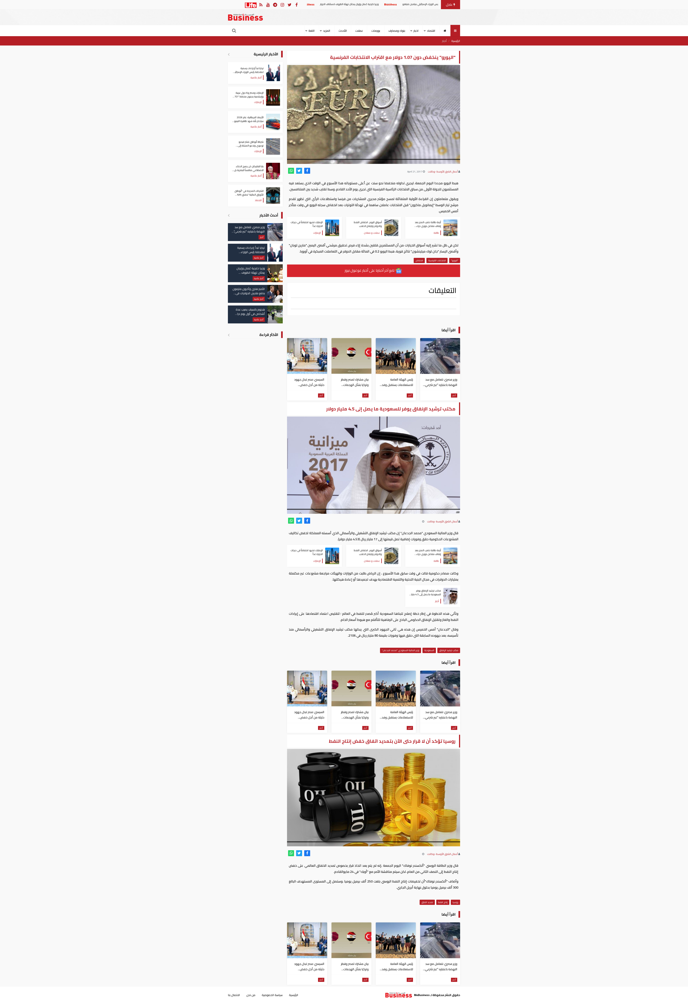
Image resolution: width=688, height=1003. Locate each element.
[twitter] (299, 171)
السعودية (429, 650)
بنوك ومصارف (396, 30)
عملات (359, 30)
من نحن (250, 995)
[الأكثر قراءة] (229, 334)
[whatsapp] (291, 171)
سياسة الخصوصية (272, 995)
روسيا (455, 902)
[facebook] (307, 171)
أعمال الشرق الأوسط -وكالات (443, 171)
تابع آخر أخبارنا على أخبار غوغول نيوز (370, 270)
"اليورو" (454, 260)
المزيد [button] (326, 30)
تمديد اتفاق (427, 902)
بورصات (375, 30)
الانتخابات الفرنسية (437, 260)
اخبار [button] (416, 30)
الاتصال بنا (234, 995)
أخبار (444, 41)
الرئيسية (455, 41)
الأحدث (343, 30)
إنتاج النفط (443, 902)
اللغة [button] (312, 30)
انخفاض (419, 260)
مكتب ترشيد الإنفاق (448, 650)
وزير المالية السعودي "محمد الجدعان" (400, 650)
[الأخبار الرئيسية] (229, 54)
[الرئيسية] (444, 30)
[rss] (261, 4)
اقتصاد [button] (431, 30)
